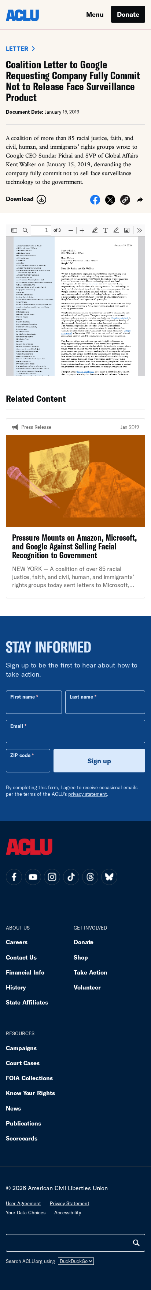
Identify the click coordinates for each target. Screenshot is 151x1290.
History (16, 987)
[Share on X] (110, 202)
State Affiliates (27, 1002)
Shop (81, 957)
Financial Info (25, 972)
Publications (23, 1123)
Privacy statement (69, 1203)
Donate (128, 14)
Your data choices (25, 1212)
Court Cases (23, 1062)
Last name (81, 697)
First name (22, 697)
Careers (16, 941)
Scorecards (21, 1138)
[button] (125, 201)
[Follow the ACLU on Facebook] (14, 877)
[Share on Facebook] (95, 202)
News (13, 1108)
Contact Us (21, 957)
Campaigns (21, 1047)
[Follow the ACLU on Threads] (90, 877)
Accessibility (67, 1212)
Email (16, 726)
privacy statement (87, 794)
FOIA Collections (29, 1077)
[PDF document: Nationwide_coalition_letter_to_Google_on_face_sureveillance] (75, 300)
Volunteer (87, 987)
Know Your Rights (30, 1092)
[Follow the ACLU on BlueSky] (109, 877)
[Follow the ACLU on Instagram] (52, 877)
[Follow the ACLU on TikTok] (71, 877)
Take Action (90, 972)
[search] (136, 1243)
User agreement (23, 1203)
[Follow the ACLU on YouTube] (33, 877)
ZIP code (20, 755)
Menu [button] (95, 14)
